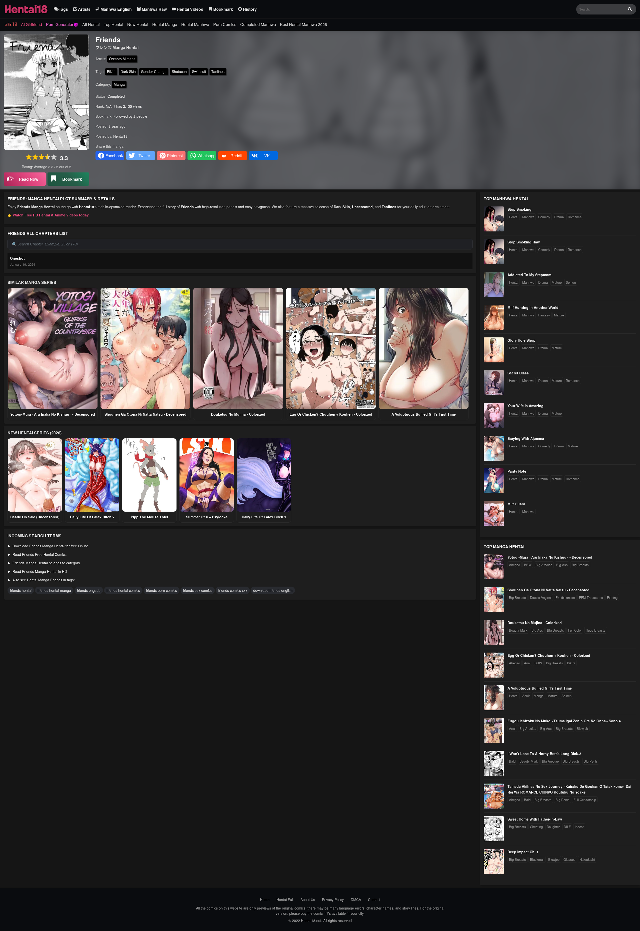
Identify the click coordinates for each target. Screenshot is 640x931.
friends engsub (88, 590)
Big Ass (562, 564)
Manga (119, 84)
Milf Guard (516, 503)
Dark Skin (128, 71)
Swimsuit (199, 71)
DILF (567, 826)
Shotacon (179, 71)
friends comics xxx (232, 590)
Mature (557, 282)
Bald (512, 761)
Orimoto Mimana (122, 58)
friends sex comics (197, 590)
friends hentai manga (54, 590)
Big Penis (591, 761)
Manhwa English (116, 9)
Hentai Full (285, 899)
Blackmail (537, 859)
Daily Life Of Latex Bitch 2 (92, 516)
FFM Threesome (591, 597)
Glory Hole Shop (522, 340)
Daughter (553, 826)
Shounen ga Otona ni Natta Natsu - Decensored (145, 414)
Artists (83, 9)
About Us (307, 899)
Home (265, 899)
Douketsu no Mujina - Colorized (238, 414)
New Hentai (137, 24)
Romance (575, 216)
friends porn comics (161, 590)
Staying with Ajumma (526, 438)
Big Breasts (580, 564)
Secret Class (518, 372)
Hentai (513, 216)
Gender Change (153, 71)
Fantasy (544, 315)
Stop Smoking (520, 209)
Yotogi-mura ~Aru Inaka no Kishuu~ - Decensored (52, 414)
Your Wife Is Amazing (526, 405)
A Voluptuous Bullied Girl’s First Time (424, 414)
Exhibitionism (565, 597)
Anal (527, 663)
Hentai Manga (164, 24)
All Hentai (91, 24)
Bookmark (222, 9)
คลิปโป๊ (10, 24)
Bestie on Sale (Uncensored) (35, 516)
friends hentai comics (123, 590)
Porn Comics (224, 24)
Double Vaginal (541, 597)
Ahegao (514, 564)
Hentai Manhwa (195, 24)
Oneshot (17, 258)
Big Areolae (544, 564)
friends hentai (21, 590)
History (249, 9)
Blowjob (582, 728)
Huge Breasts (596, 630)
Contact (374, 899)
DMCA (356, 899)
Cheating (536, 826)
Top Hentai (113, 24)
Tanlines (217, 71)
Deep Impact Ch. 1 (523, 851)
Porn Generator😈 (62, 24)
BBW (528, 564)
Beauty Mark (518, 630)
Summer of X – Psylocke (207, 516)
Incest (579, 826)
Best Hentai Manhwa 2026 (303, 24)
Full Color (575, 630)
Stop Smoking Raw (524, 241)
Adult (526, 695)
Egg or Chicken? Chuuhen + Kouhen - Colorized (331, 414)
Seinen (571, 282)
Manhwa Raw (154, 9)
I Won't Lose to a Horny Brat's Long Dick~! (544, 753)
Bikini (111, 71)
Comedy (544, 216)
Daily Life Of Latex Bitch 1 (264, 516)
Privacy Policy (333, 899)
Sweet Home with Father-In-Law (535, 819)
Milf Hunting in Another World (533, 307)
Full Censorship (585, 799)
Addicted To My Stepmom (529, 274)
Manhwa (528, 216)
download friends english (272, 590)
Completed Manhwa (258, 24)
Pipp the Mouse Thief (149, 516)
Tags (63, 9)
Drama (559, 216)
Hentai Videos (189, 9)
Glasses (570, 859)
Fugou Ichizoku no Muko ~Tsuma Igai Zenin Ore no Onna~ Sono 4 (564, 720)
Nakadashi (587, 859)
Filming (612, 597)
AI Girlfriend (31, 24)
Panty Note (517, 471)
